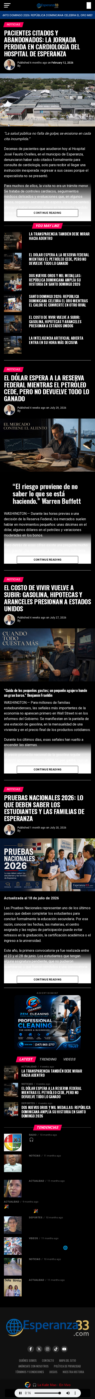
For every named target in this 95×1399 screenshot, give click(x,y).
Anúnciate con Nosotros (33, 1366)
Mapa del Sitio (67, 1360)
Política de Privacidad (67, 1366)
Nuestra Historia (73, 1372)
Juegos (53, 1372)
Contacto (48, 1360)
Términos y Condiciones (29, 1372)
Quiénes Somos (28, 1360)
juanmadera (28, 65)
